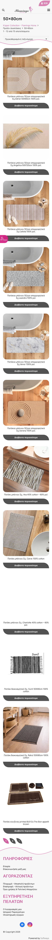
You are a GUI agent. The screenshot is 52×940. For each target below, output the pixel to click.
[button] (49, 10)
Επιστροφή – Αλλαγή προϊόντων (18, 886)
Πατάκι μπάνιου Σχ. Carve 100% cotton (26, 558)
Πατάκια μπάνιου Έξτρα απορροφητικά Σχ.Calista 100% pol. (26, 230)
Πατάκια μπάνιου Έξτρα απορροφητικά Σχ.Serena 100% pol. (26, 429)
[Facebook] (22, 924)
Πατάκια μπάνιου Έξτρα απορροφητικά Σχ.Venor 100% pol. (26, 363)
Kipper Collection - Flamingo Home (19, 25)
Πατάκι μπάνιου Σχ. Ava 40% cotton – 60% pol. (26, 494)
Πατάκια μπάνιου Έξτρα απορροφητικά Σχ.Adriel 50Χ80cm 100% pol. (26, 97)
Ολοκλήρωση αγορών (13, 915)
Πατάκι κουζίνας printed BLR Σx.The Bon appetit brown (26, 822)
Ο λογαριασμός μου (12, 909)
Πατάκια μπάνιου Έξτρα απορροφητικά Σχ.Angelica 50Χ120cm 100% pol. (26, 164)
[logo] (24, 10)
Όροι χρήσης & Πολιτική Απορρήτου (20, 889)
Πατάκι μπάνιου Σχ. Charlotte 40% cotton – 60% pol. (26, 623)
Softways (44, 938)
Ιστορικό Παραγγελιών (14, 912)
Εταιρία (6, 866)
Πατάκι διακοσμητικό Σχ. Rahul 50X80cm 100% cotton (26, 756)
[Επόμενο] (19, 841)
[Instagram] (29, 924)
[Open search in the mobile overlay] (3, 10)
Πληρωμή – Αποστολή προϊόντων (19, 883)
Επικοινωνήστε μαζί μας (14, 869)
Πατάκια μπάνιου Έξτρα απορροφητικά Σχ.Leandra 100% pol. (26, 296)
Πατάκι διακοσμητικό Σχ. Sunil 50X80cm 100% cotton (26, 690)
